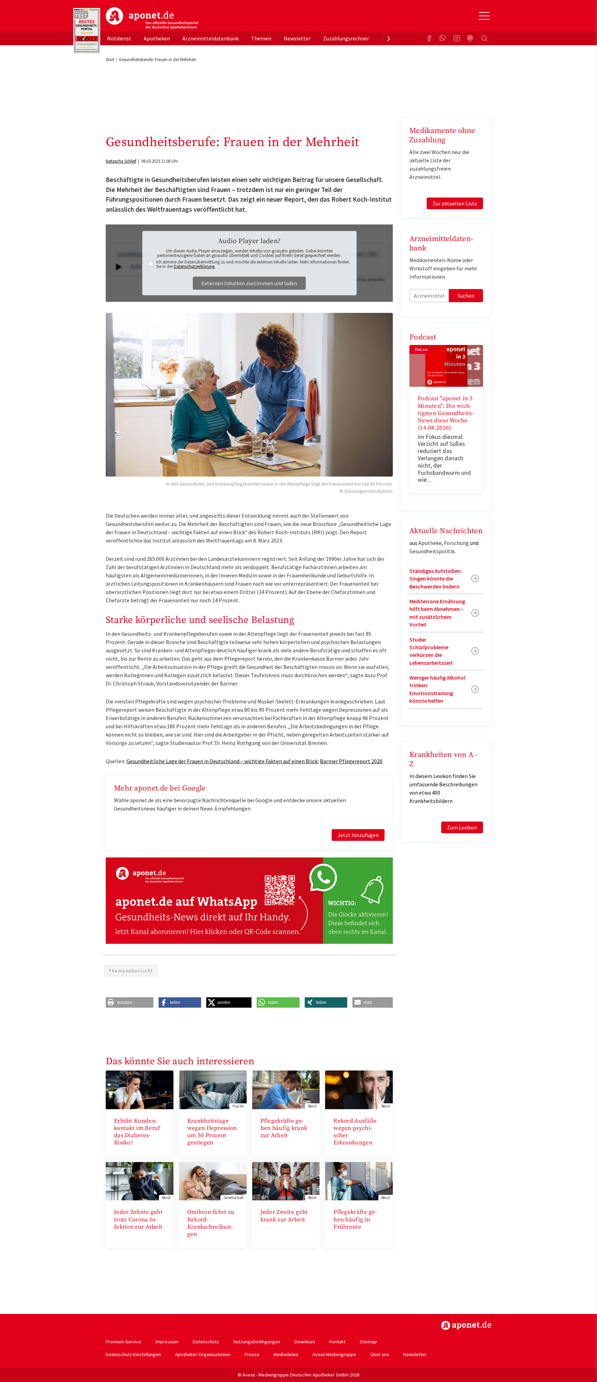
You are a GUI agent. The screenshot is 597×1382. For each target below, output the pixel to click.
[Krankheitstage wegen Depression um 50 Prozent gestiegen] (213, 1089)
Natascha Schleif (121, 161)
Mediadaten (286, 1354)
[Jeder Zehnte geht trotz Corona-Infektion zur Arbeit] (139, 1180)
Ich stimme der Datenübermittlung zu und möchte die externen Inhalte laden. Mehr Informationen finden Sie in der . (252, 264)
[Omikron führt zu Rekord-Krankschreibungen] (213, 1180)
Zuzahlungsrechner (346, 38)
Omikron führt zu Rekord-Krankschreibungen (211, 1223)
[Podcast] (470, 38)
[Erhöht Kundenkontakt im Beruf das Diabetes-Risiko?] (139, 1089)
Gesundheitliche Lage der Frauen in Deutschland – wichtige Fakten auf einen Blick (222, 761)
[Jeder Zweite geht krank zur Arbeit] (286, 1180)
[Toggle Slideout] (484, 16)
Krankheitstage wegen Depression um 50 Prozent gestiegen (212, 1132)
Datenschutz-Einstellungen (133, 1354)
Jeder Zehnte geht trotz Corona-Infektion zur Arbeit (138, 1219)
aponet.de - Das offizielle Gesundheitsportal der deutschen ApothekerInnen (152, 18)
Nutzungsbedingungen (256, 1341)
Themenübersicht (131, 971)
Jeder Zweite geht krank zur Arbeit (284, 1215)
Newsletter (297, 38)
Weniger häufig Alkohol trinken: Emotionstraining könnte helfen (437, 689)
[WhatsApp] (443, 38)
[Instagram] (457, 38)
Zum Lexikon (462, 827)
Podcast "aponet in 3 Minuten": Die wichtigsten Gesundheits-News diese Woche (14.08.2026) (446, 413)
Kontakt (337, 1341)
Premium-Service (123, 1341)
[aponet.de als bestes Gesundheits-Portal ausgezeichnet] (86, 31)
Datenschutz (206, 1341)
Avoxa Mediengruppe (334, 1354)
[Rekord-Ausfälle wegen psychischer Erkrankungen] (359, 1089)
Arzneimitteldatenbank (210, 38)
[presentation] (389, 38)
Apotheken (157, 38)
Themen (261, 38)
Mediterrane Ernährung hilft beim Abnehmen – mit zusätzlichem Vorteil (437, 613)
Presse (252, 1354)
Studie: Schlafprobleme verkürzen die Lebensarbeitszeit (431, 651)
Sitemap (368, 1341)
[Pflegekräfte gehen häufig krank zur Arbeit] (286, 1089)
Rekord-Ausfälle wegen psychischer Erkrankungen (355, 1132)
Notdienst (119, 38)
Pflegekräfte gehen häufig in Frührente (355, 1219)
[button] (129, 1002)
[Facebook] (429, 38)
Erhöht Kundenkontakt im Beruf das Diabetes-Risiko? (137, 1132)
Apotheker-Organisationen (202, 1354)
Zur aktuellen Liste (455, 203)
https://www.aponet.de (466, 1325)
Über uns (379, 1354)
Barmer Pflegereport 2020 (351, 761)
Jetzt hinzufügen (358, 835)
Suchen (465, 295)
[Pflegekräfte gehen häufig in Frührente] (359, 1180)
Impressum (167, 1341)
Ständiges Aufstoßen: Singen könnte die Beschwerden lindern (435, 578)
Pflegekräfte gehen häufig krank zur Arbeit (283, 1128)
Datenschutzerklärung (194, 266)
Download (304, 1341)
